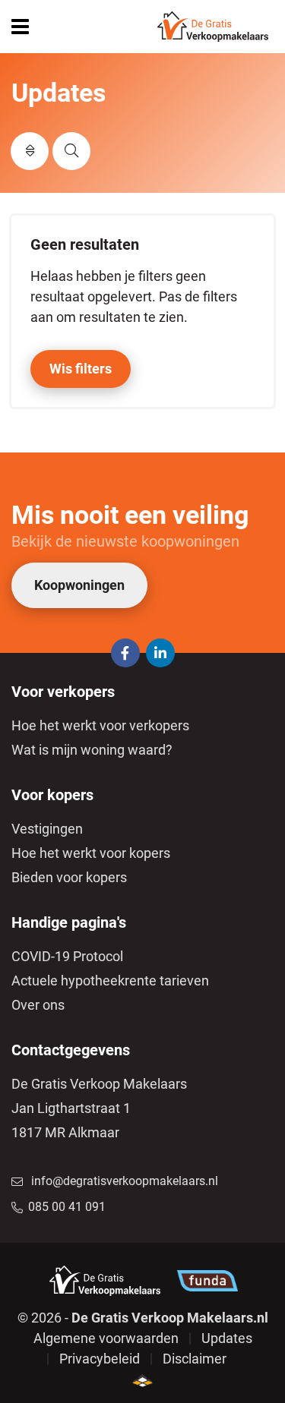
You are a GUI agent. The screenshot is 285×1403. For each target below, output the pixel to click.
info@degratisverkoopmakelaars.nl (124, 1181)
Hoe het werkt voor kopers (90, 853)
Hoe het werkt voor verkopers (100, 725)
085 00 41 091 (67, 1207)
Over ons (38, 1005)
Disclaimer (194, 1359)
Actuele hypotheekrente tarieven (110, 980)
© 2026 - (142, 1318)
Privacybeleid (99, 1359)
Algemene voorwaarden (106, 1338)
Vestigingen (47, 829)
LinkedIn (160, 652)
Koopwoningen (79, 585)
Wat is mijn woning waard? (92, 750)
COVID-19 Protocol (67, 956)
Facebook (125, 652)
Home (213, 26)
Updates (226, 1338)
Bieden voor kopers (69, 877)
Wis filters (80, 369)
